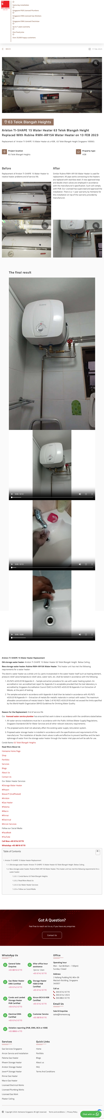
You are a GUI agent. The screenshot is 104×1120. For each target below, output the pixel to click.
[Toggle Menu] (98, 40)
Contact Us (6, 776)
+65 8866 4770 (15, 1031)
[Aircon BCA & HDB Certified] (30, 999)
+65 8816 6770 (15, 969)
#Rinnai (5, 815)
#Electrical (6, 819)
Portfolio (5, 759)
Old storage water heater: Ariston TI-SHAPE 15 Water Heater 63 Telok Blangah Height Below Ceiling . (47, 864)
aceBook (7, 832)
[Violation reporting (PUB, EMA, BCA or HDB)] (5, 1029)
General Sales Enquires (14, 965)
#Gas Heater (7, 802)
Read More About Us (26, 880)
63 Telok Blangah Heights (25, 742)
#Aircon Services (9, 823)
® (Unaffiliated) (14, 793)
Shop (4, 755)
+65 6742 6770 (40, 973)
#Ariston (5, 798)
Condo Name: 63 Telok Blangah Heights (33, 876)
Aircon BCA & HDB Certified (41, 999)
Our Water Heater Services (28, 885)
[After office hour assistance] (30, 965)
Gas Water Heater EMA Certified (16, 982)
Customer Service (40, 1014)
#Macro (5, 811)
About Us (6, 772)
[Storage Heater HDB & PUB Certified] (30, 982)
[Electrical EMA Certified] (5, 1015)
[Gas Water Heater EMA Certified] (5, 982)
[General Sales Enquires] (5, 965)
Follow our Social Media (27, 889)
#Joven (5, 793)
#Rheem (5, 789)
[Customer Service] (30, 1015)
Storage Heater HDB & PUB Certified (39, 983)
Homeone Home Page (11, 751)
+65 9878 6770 (40, 1017)
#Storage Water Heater (12, 785)
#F (3, 832)
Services (5, 763)
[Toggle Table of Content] (96, 853)
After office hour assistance (40, 965)
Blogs (4, 768)
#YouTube (6, 836)
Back (8, 48)
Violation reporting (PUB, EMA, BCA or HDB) (28, 1027)
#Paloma (5, 806)
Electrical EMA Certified (14, 1015)
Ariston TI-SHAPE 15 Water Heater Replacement (23, 860)
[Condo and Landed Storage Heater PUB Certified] (5, 999)
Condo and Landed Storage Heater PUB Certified (16, 1000)
